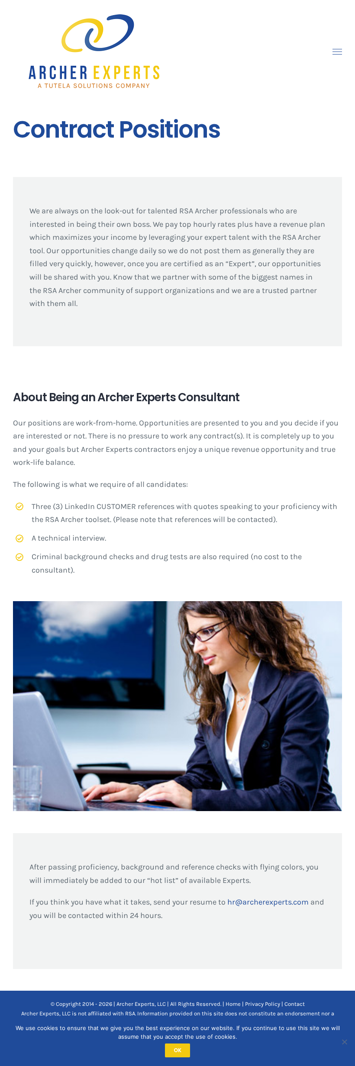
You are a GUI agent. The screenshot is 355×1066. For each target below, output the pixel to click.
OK (177, 1050)
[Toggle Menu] (337, 52)
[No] (344, 1041)
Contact (294, 1004)
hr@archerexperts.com (268, 902)
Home (233, 1004)
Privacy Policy (262, 1004)
